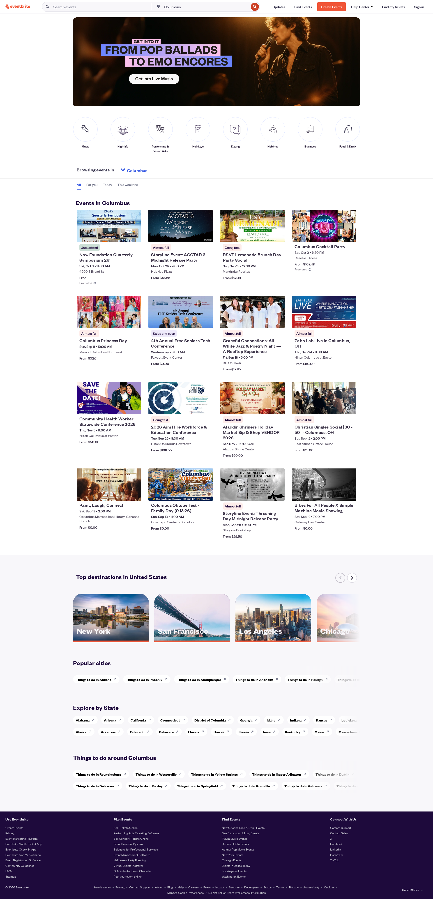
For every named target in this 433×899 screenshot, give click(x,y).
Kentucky (292, 731)
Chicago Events (232, 860)
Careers (193, 887)
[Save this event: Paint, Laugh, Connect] (124, 494)
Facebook (336, 844)
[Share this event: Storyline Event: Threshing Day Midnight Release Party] (278, 494)
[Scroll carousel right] (352, 578)
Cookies (329, 887)
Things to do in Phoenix (144, 679)
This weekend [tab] (127, 184)
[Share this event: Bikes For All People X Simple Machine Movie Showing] (350, 494)
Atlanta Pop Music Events (238, 849)
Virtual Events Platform (128, 865)
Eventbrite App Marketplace (23, 855)
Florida (193, 731)
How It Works (102, 887)
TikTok (334, 860)
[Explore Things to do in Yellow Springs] (243, 774)
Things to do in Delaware (95, 786)
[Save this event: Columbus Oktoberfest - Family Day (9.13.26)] (195, 494)
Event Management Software (132, 855)
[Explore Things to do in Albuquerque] (226, 679)
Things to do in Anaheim (254, 679)
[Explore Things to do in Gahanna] (327, 785)
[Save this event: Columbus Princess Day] (124, 321)
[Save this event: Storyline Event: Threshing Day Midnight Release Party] (267, 494)
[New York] (111, 638)
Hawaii (219, 731)
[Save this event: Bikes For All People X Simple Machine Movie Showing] (339, 494)
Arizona (110, 720)
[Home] (17, 6)
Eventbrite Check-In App (20, 849)
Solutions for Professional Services (136, 849)
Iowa (267, 731)
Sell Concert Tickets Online (131, 838)
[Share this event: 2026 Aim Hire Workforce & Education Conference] (206, 408)
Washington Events (234, 876)
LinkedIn (335, 849)
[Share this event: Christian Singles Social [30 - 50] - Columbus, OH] (350, 408)
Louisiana (349, 720)
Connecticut (170, 720)
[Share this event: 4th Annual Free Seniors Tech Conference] (206, 321)
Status (267, 887)
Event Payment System (128, 844)
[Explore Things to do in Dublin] (354, 774)
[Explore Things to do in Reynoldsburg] (126, 774)
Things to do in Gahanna (303, 786)
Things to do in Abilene (93, 679)
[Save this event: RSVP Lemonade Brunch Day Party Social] (267, 235)
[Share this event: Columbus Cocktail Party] (350, 235)
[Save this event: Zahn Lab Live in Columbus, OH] (339, 321)
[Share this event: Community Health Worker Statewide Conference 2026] (134, 408)
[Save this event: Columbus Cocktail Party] (339, 235)
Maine (319, 731)
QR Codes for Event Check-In (132, 871)
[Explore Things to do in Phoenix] (167, 679)
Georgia (246, 720)
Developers (251, 887)
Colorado (137, 731)
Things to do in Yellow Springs (214, 774)
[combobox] (206, 7)
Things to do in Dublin (333, 774)
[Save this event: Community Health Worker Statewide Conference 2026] (124, 408)
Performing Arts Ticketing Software (136, 833)
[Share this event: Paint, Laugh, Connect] (134, 494)
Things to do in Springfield (197, 786)
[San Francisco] (192, 638)
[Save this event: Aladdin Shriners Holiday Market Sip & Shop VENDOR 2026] (267, 408)
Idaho (271, 720)
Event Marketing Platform (21, 838)
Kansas (321, 720)
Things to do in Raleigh (305, 679)
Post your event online (128, 876)
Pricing (9, 833)
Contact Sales (339, 833)
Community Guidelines (19, 865)
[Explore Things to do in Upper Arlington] (306, 774)
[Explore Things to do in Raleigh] (328, 679)
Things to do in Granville (251, 786)
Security (234, 887)
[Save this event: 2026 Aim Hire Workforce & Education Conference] (195, 408)
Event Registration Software (23, 860)
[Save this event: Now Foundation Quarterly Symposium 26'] (124, 235)
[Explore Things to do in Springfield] (223, 785)
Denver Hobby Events (235, 844)
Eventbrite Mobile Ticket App (23, 844)
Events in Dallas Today (236, 865)
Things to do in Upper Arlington (276, 774)
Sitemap (10, 876)
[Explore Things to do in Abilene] (116, 679)
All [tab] (79, 184)
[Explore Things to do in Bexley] (167, 785)
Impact (219, 887)
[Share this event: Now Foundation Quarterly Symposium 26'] (134, 235)
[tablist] (107, 186)
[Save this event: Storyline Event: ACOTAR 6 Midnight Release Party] (195, 235)
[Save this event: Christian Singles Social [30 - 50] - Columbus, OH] (339, 408)
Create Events (14, 827)
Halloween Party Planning (130, 860)
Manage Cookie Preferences (185, 892)
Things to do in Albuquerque (199, 679)
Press (207, 887)
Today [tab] (107, 184)
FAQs (8, 871)
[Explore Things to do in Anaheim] (278, 679)
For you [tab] (91, 184)
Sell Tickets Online (126, 827)
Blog (170, 887)
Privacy (294, 887)
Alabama (83, 720)
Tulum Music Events (234, 838)
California (138, 720)
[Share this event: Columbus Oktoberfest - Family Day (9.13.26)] (206, 494)
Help (181, 887)
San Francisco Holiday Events (240, 833)
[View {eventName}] (109, 226)
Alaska (81, 731)
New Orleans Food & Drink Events (243, 827)
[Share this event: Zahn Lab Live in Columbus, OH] (350, 321)
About (159, 887)
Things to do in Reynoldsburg (98, 774)
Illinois (244, 731)
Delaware (166, 731)
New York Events (232, 855)
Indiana (296, 720)
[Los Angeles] (273, 638)
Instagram (336, 855)
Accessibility (311, 887)
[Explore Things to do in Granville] (275, 785)
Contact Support (340, 827)
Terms (280, 887)
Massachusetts (350, 731)
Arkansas (108, 731)
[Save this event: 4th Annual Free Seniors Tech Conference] (195, 321)
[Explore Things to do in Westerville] (181, 774)
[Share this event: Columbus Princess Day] (134, 321)
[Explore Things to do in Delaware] (119, 785)
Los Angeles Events (234, 871)
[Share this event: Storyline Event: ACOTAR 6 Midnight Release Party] (206, 235)
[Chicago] (354, 638)
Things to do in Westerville (156, 774)
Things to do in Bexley (146, 786)
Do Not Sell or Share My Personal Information (237, 892)
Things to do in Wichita (355, 679)
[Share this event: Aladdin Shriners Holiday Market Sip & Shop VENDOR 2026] (278, 408)
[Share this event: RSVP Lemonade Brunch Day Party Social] (278, 235)
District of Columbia (210, 720)
